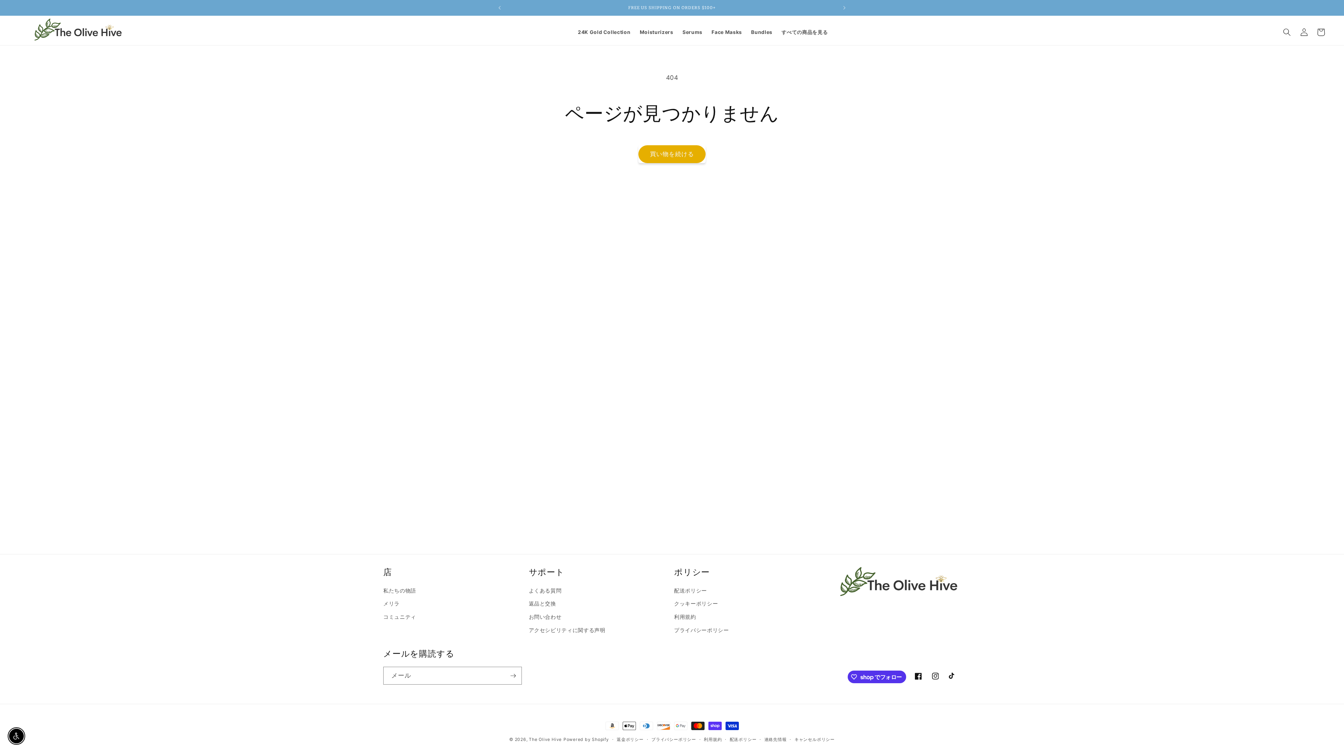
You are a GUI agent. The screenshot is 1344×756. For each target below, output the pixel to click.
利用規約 (685, 617)
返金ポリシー (630, 739)
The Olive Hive (545, 739)
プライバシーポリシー (701, 630)
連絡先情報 (775, 739)
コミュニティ (399, 617)
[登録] (513, 676)
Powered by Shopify (586, 739)
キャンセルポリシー (814, 739)
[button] (1287, 32)
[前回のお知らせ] (499, 7)
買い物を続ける (672, 154)
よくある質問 (545, 590)
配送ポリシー (690, 590)
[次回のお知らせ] (844, 7)
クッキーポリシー (696, 603)
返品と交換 (542, 603)
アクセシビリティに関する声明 (567, 630)
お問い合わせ (545, 617)
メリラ (391, 603)
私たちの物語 (399, 590)
